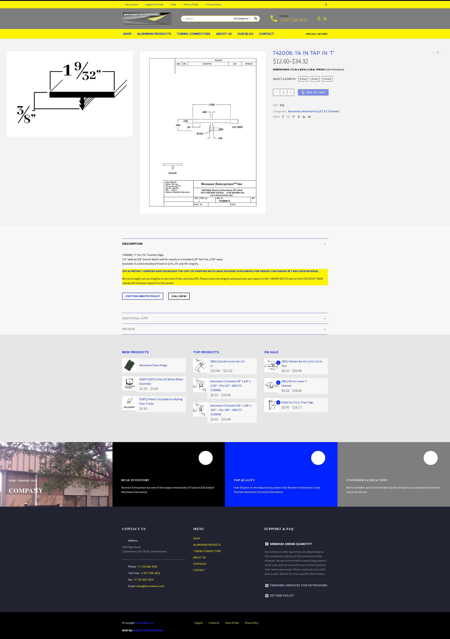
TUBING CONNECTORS (193, 34)
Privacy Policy (214, 4)
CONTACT (266, 34)
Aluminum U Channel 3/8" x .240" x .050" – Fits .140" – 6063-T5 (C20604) (230, 410)
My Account (132, 4)
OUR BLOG (245, 34)
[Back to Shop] (437, 52)
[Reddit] (309, 116)
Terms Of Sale (232, 622)
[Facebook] (326, 4)
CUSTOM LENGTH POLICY (143, 296)
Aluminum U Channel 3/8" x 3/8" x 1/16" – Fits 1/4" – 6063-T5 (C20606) (230, 385)
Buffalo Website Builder (148, 630)
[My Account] (319, 19)
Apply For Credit (154, 4)
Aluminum (294, 111)
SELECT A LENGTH (284, 79)
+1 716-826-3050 (147, 566)
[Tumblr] (298, 116)
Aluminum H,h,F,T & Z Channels (320, 111)
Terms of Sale (191, 4)
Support (199, 622)
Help (173, 4)
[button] (256, 19)
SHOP (127, 34)
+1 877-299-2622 (150, 573)
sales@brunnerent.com (150, 586)
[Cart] (325, 19)
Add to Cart (313, 92)
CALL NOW (179, 296)
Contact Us (214, 622)
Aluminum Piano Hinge (153, 365)
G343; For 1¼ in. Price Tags (297, 402)
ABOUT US (224, 34)
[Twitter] (288, 116)
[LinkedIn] (304, 116)
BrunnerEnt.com (144, 622)
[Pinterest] (293, 116)
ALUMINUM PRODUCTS (154, 34)
